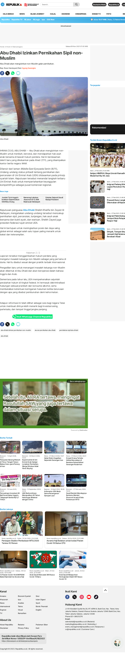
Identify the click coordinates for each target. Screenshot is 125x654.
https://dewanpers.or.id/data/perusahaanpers (20, 641)
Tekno (20, 606)
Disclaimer (4, 628)
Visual (20, 610)
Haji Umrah (8, 14)
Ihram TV (96, 14)
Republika (6, 19)
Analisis (21, 603)
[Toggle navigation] (2, 4)
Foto (108, 14)
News (22, 14)
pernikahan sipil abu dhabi (68, 330)
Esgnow (3, 610)
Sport (38, 603)
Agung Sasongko (29, 68)
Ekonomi (66, 14)
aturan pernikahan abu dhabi (45, 330)
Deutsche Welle (99, 5)
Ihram (8, 47)
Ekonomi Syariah (24, 596)
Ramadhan (22, 613)
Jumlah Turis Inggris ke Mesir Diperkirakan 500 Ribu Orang (10, 199)
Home (2, 47)
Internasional (5, 606)
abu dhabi (4, 336)
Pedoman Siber (42, 625)
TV (1, 613)
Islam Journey (37, 14)
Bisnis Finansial (42, 606)
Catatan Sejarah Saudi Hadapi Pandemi (54, 198)
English (38, 610)
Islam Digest (40, 599)
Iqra (19, 599)
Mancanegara (17, 47)
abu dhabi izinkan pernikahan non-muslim (16, 330)
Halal (53, 14)
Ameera (3, 596)
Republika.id (114, 5)
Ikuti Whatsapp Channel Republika (34, 317)
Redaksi (21, 625)
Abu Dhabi (29, 210)
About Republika (6, 625)
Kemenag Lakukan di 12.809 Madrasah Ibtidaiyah (32, 199)
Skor (37, 596)
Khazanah (4, 599)
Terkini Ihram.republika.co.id (103, 140)
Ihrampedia (80, 14)
